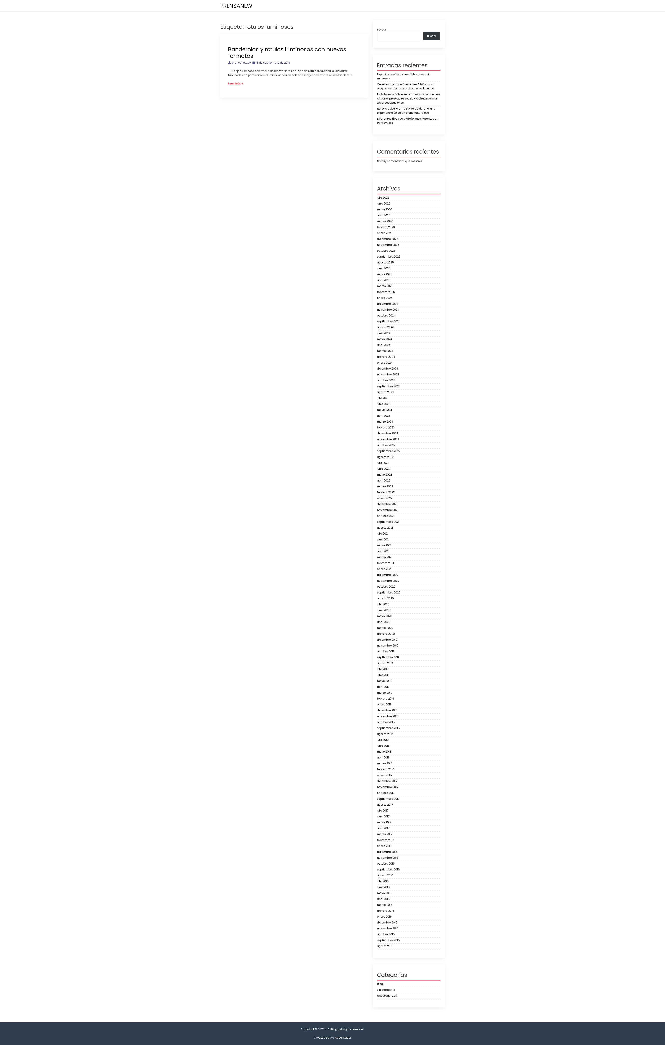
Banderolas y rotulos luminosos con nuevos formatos (287, 52)
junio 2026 (383, 204)
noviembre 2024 (388, 310)
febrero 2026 (386, 227)
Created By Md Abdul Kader (332, 1038)
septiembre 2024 (389, 321)
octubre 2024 (386, 316)
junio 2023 (383, 404)
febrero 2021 (385, 563)
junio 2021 (383, 539)
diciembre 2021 (387, 504)
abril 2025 (383, 280)
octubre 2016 (386, 864)
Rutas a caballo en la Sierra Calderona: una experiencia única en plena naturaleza (406, 111)
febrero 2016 (385, 911)
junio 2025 (383, 268)
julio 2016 (383, 881)
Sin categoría (386, 990)
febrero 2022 (386, 492)
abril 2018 (383, 758)
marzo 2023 (385, 422)
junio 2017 (383, 816)
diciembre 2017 (387, 781)
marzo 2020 (385, 628)
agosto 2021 (385, 528)
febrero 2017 (385, 840)
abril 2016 (383, 899)
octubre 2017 (386, 793)
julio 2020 (383, 604)
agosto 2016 (385, 875)
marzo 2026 (385, 221)
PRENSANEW (236, 6)
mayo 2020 (384, 616)
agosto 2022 (385, 457)
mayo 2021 (384, 545)
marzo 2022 (385, 486)
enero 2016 (384, 917)
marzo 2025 (385, 286)
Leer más (234, 83)
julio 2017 (383, 811)
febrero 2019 (385, 699)
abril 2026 (383, 215)
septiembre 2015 (388, 940)
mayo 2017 (384, 822)
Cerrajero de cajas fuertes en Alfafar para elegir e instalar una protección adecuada (405, 86)
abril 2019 (383, 687)
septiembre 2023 (388, 386)
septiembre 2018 (388, 728)
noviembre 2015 (387, 928)
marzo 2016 (384, 905)
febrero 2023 (386, 428)
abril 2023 (383, 416)
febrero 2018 (385, 769)
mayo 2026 (384, 209)
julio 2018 (383, 740)
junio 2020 (383, 610)
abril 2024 (384, 345)
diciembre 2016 (387, 852)
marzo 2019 (384, 693)
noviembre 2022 (388, 439)
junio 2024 (384, 333)
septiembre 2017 (388, 799)
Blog (380, 984)
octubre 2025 (386, 251)
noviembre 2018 (387, 716)
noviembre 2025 (388, 245)
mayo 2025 (384, 274)
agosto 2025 (385, 262)
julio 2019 (382, 669)
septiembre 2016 (388, 869)
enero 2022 (384, 498)
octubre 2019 (385, 651)
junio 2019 (383, 675)
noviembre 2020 (388, 581)
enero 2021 (384, 569)
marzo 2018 (384, 763)
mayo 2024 (384, 339)
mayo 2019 (384, 681)
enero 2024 (385, 363)
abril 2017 (383, 828)
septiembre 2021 (388, 522)
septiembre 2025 (388, 257)
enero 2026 (384, 233)
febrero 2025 (386, 292)
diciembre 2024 (387, 304)
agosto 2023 (385, 392)
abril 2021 (383, 551)
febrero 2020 (386, 634)
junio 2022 (383, 469)
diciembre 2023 (387, 369)
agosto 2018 (385, 734)
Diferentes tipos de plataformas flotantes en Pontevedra (407, 121)
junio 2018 (383, 746)
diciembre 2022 (387, 433)
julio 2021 (382, 534)
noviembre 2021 (387, 510)
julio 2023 (383, 398)
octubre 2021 (385, 516)
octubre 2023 (386, 380)
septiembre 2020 (388, 593)
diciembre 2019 (387, 640)
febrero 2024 (386, 357)
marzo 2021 (384, 557)
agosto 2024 (385, 327)
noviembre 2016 (387, 858)
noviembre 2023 (388, 374)
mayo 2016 (384, 893)
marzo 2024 (385, 351)
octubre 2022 (386, 445)
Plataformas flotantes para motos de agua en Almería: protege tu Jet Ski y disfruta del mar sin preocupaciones (408, 98)
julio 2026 (383, 198)
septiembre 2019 (388, 657)
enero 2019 (384, 704)
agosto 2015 (385, 946)
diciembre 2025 (387, 239)
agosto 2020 (385, 598)
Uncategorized (387, 996)
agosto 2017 (385, 805)
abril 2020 (383, 622)
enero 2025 (384, 298)
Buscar (381, 30)
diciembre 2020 (387, 575)
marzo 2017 (384, 834)
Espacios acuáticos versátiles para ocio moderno (404, 76)
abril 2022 (383, 481)
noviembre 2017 (387, 787)
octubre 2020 (386, 587)
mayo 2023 (384, 410)
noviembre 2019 (387, 646)
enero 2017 (384, 846)
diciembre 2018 (387, 710)
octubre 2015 (386, 934)
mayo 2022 (384, 475)
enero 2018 (384, 775)
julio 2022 (383, 463)
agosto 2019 (385, 663)
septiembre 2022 (388, 451)
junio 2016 (383, 887)
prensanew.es (241, 63)
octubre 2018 (386, 722)
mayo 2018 (384, 752)
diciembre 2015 (387, 923)
